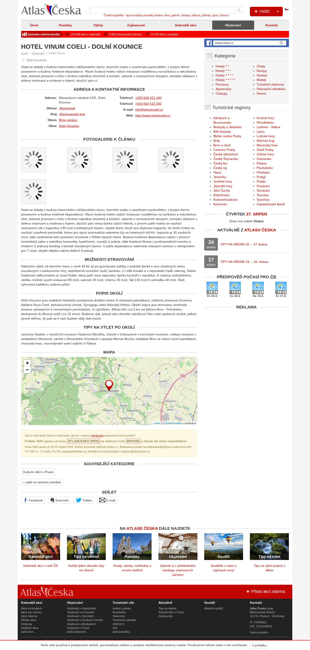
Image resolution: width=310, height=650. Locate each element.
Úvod (34, 25)
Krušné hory (265, 118)
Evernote (62, 500)
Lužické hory (266, 136)
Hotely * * (222, 66)
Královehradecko (225, 199)
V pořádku (259, 645)
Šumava (262, 195)
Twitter (86, 500)
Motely (261, 80)
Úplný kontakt (258, 632)
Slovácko (263, 190)
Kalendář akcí (185, 25)
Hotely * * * (223, 71)
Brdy (216, 140)
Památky (65, 25)
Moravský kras (267, 145)
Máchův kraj (265, 140)
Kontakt (272, 25)
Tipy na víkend (167, 608)
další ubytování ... (77, 631)
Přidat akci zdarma (267, 591)
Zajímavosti (136, 25)
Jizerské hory (222, 186)
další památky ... (122, 631)
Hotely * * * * (224, 75)
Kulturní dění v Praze (38, 472)
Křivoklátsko (265, 122)
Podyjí (261, 177)
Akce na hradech (31, 608)
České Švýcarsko (225, 159)
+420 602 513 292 (148, 103)
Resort (261, 93)
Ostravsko (264, 159)
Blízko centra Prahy (227, 136)
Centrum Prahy (224, 150)
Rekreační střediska (271, 89)
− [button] (27, 370)
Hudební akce (29, 628)
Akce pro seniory (31, 612)
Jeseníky (219, 177)
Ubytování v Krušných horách (85, 620)
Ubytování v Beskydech (81, 624)
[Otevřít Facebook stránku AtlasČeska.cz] (246, 43)
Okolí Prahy (265, 150)
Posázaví (263, 186)
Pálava (261, 163)
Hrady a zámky (122, 608)
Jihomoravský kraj (72, 114)
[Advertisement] (246, 343)
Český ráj (220, 168)
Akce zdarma (29, 616)
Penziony (222, 84)
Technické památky (124, 620)
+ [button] (27, 363)
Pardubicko (265, 168)
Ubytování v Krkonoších (81, 608)
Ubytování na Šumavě (80, 612)
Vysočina (263, 199)
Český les (220, 163)
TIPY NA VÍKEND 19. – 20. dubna (244, 262)
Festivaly (26, 624)
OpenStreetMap (173, 423)
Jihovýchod (67, 108)
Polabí (261, 181)
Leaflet (156, 423)
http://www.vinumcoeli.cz (152, 115)
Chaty (261, 66)
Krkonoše (220, 204)
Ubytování (233, 25)
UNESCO (118, 624)
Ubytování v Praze (78, 628)
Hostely (262, 75)
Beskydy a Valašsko (227, 127)
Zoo (115, 628)
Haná (217, 172)
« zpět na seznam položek (42, 482)
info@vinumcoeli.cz (149, 109)
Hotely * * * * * (225, 80)
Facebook (35, 500)
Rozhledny (119, 612)
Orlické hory (265, 154)
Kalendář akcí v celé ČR (40, 565)
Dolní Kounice (69, 126)
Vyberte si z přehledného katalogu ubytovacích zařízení (178, 570)
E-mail (110, 500)
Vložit (263, 11)
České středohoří (225, 154)
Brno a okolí (222, 145)
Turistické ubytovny (270, 84)
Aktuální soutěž (213, 608)
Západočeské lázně (271, 204)
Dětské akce (28, 620)
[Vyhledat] (238, 10)
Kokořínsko (221, 195)
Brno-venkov (68, 120)
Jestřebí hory (222, 181)
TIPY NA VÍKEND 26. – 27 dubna (243, 244)
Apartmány (223, 89)
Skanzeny (119, 616)
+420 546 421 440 (148, 98)
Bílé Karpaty (222, 131)
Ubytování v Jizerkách (80, 616)
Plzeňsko (263, 172)
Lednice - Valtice (268, 127)
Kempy (262, 71)
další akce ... (28, 631)
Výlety (98, 25)
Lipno (261, 131)
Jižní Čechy (221, 190)
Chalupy (221, 93)
